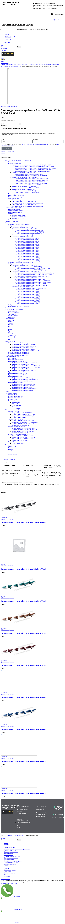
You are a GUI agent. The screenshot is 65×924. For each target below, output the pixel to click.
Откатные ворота (13, 315)
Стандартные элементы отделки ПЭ (22, 236)
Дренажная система (10, 308)
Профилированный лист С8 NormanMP (23, 385)
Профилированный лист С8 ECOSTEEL (23, 384)
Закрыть (3, 153)
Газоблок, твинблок (14, 209)
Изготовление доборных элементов (18, 306)
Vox (9, 452)
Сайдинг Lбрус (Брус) (14, 411)
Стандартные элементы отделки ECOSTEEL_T (25, 277)
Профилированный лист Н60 (16, 372)
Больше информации (7, 883)
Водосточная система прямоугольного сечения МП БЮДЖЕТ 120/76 (31, 165)
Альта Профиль (12, 454)
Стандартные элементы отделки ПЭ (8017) (27, 261)
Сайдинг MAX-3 (13, 399)
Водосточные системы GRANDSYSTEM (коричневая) (31, 175)
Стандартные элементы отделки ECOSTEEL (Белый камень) (32, 267)
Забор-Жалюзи (12, 311)
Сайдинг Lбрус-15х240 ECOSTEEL (22, 413)
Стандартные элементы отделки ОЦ (22, 235)
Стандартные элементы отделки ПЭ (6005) (27, 253)
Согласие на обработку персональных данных (34, 144)
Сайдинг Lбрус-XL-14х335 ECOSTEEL (23, 420)
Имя (3, 139)
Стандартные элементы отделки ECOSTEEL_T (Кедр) (30, 283)
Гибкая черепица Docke (12, 221)
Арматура (11, 320)
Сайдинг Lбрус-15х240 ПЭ (19, 417)
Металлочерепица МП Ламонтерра (18, 343)
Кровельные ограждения (19, 200)
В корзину (3, 125)
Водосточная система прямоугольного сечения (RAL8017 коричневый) (35, 168)
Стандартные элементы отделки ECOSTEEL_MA (26, 271)
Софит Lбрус (12, 442)
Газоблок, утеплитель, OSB (13, 207)
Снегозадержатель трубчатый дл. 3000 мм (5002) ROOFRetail (23, 697)
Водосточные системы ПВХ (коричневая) (27, 192)
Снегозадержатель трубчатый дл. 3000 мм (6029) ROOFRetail (23, 569)
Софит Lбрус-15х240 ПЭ (19, 443)
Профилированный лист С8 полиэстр (23, 390)
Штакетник (11, 317)
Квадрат (10, 324)
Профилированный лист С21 (16, 376)
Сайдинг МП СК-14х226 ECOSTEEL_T (23, 439)
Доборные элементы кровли (16, 226)
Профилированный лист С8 (16, 382)
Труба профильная (13, 337)
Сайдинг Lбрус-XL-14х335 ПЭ (21, 425)
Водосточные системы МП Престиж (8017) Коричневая (31, 183)
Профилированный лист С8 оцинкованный (24, 388)
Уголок (10, 338)
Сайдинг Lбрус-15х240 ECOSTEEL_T (23, 416)
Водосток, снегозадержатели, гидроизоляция (24, 64)
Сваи (9, 332)
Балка (10, 321)
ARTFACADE (12, 446)
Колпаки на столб (13, 312)
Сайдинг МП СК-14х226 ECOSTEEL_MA (24, 437)
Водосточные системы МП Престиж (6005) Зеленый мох (31, 180)
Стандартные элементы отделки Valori (23, 227)
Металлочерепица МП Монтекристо (18, 352)
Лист (9, 327)
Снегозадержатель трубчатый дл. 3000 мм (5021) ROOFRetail (23, 601)
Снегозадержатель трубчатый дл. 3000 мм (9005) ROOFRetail (23, 761)
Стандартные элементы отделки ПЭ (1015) (27, 291)
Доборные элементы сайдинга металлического (21, 264)
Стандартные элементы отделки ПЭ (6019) (27, 254)
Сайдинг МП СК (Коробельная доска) (19, 434)
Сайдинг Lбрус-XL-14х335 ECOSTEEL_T (24, 423)
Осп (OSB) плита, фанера (15, 210)
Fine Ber (10, 449)
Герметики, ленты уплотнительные (18, 194)
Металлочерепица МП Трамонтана (18, 355)
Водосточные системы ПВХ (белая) (25, 191)
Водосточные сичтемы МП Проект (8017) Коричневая (30, 188)
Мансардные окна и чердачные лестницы (20, 197)
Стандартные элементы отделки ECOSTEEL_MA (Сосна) (31, 276)
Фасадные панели (10, 445)
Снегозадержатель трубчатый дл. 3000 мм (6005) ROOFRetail (23, 793)
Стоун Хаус (15, 407)
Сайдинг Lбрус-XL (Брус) (15, 419)
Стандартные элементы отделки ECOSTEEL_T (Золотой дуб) (33, 280)
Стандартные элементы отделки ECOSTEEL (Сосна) (30, 270)
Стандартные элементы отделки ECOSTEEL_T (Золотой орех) (33, 282)
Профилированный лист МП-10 (17, 359)
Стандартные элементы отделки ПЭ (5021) (27, 250)
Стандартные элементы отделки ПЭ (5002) (27, 247)
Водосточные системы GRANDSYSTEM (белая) (29, 174)
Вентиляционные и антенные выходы (19, 162)
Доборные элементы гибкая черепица (19, 224)
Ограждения (11, 314)
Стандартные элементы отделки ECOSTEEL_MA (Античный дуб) (34, 273)
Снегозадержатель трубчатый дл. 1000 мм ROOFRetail (27, 203)
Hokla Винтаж (16, 402)
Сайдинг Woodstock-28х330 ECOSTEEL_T (24, 431)
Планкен (17, 408)
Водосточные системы (14, 163)
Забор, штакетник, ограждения (14, 309)
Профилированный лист (12, 356)
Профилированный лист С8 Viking (22, 387)
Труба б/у (11, 334)
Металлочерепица (10, 341)
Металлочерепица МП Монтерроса (18, 353)
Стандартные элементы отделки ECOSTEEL (25, 265)
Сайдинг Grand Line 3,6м (15, 396)
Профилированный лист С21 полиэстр (23, 381)
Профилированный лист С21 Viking (22, 378)
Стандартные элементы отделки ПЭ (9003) (27, 303)
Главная (3, 64)
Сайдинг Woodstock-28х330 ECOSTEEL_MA (25, 429)
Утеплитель (11, 219)
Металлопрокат (9, 318)
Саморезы (11, 213)
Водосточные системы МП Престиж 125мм (24, 177)
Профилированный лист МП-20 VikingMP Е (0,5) (26, 367)
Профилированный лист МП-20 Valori (23, 364)
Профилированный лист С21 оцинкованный (25, 379)
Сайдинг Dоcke (12, 394)
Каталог (3, 59)
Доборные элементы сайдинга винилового (20, 262)
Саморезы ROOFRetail (18, 215)
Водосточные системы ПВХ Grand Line (23, 189)
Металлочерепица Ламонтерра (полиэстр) (24, 344)
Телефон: (35, 139)
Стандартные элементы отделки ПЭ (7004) (27, 258)
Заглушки (11, 323)
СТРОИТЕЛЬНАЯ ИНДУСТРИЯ (10, 3)
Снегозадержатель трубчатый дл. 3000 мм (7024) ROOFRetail (23, 522)
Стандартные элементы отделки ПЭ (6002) (27, 251)
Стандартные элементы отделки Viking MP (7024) (29, 232)
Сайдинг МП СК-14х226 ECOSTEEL (22, 435)
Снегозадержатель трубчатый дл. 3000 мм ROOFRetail (27, 206)
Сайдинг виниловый (11, 393)
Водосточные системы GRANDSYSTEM (23, 172)
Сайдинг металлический (12, 410)
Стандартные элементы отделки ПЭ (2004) (27, 239)
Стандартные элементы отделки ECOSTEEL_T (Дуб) (30, 279)
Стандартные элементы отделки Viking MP (24, 229)
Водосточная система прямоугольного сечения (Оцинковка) (32, 171)
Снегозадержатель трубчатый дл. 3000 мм (24, 204)
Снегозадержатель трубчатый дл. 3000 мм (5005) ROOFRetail (23, 729)
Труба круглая (12, 335)
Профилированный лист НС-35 (17, 373)
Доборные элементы (11, 223)
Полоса (10, 329)
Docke (10, 448)
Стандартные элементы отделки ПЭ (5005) (27, 248)
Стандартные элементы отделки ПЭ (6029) (27, 256)
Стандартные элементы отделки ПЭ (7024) (27, 259)
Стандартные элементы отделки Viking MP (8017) (29, 233)
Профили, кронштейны (15, 212)
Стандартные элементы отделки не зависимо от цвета (30, 288)
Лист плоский (12, 358)
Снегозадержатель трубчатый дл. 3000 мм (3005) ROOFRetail (23, 665)
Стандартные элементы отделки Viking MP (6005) (29, 230)
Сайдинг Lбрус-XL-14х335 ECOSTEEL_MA (24, 422)
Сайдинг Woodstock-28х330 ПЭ (21, 432)
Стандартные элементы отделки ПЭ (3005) (27, 242)
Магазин (8, 64)
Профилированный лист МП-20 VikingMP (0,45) (26, 366)
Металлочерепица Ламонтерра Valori (22, 347)
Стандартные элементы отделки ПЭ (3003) (27, 241)
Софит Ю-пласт (16, 405)
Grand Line (11, 451)
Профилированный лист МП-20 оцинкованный (25, 369)
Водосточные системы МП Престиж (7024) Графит (30, 181)
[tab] (34, 459)
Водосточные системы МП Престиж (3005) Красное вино (31, 178)
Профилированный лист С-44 (17, 375)
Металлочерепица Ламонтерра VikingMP (23, 349)
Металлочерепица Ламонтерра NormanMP (24, 346)
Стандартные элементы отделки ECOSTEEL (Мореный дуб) (32, 268)
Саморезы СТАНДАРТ (18, 218)
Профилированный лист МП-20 (17, 361)
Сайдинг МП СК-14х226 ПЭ (20, 440)
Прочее (10, 331)
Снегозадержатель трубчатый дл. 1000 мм (24, 201)
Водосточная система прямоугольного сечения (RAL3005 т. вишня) (34, 166)
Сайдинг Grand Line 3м (15, 397)
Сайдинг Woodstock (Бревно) (16, 426)
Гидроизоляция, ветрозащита (16, 195)
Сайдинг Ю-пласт (13, 400)
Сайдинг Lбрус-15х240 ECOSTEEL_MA (23, 414)
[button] (4, 517)
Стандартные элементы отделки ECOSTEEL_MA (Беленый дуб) (33, 274)
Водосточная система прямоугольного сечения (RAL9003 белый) (34, 169)
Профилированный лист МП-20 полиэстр (24, 370)
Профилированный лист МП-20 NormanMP (24, 362)
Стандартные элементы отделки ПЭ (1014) (27, 238)
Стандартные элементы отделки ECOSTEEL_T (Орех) (31, 285)
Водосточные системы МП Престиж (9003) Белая (29, 184)
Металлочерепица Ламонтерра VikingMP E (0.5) (25, 350)
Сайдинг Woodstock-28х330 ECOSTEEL (23, 428)
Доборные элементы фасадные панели (19, 305)
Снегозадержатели (42, 64)
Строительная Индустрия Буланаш (15, 835)
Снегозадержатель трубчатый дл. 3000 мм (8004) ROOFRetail (23, 633)
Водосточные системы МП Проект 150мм (24, 186)
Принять (15, 883)
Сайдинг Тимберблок (18, 404)
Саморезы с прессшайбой (19, 216)
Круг (9, 326)
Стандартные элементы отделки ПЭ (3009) (27, 244)
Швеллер (11, 340)
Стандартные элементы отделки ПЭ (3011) (27, 245)
